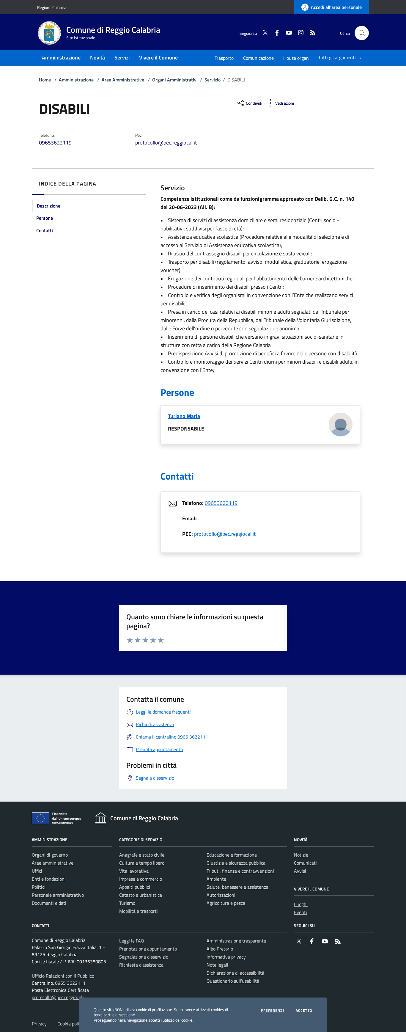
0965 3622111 (70, 983)
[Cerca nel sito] (362, 33)
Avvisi (300, 870)
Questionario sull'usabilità (233, 980)
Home (45, 79)
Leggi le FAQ (131, 940)
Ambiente (216, 878)
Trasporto (224, 58)
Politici (38, 886)
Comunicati (305, 862)
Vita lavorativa (134, 870)
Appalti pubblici (134, 886)
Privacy (39, 1023)
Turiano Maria (184, 416)
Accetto (304, 1010)
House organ (296, 58)
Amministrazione (76, 79)
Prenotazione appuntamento (148, 948)
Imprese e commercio (140, 878)
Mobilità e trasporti (138, 911)
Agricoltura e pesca (226, 903)
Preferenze (273, 1010)
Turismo (127, 903)
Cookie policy (70, 1023)
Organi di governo (50, 854)
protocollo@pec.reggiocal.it (166, 143)
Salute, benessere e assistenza (237, 886)
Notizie (301, 854)
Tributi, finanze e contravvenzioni (240, 870)
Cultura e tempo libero (141, 862)
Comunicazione (258, 58)
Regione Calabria (51, 7)
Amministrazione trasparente (236, 940)
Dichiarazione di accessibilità (235, 972)
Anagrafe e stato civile (141, 854)
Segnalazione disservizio (143, 956)
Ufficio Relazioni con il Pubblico (63, 975)
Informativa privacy (226, 956)
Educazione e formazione (232, 854)
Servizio (212, 79)
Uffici (37, 870)
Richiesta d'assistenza (141, 964)
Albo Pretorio (220, 948)
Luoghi (301, 904)
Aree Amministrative (123, 79)
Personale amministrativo (58, 895)
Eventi (300, 912)
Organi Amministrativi (175, 79)
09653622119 (55, 143)
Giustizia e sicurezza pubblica (236, 862)
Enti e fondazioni (49, 878)
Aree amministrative (52, 862)
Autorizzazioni (221, 895)
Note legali (217, 964)
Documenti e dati (49, 903)
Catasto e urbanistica (140, 895)
